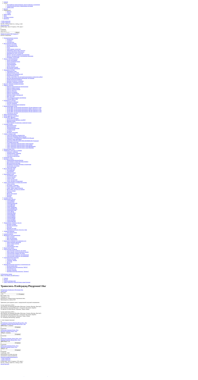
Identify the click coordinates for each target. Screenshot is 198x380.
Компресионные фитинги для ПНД (16, 120)
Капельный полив (11, 125)
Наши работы (7, 14)
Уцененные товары (6, 274)
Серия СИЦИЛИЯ (12, 207)
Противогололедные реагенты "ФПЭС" (17, 267)
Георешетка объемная (12, 102)
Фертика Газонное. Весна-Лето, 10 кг (10, 340)
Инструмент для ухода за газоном (16, 189)
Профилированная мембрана (14, 79)
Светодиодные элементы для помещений (18, 256)
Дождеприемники (11, 64)
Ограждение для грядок (13, 165)
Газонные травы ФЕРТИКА (14, 139)
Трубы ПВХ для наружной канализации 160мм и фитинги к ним (24, 108)
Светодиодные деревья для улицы (16, 253)
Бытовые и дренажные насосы (15, 82)
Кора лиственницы (12, 238)
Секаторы (9, 192)
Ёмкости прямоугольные (13, 88)
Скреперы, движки (12, 260)
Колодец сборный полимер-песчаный (14, 83)
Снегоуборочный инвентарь (11, 257)
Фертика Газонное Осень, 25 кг (9, 347)
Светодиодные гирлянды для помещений (18, 254)
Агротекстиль (10, 42)
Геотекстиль (10, 39)
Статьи (9, 13)
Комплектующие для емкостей (15, 95)
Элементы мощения (9, 231)
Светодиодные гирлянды (10, 249)
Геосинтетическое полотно (11, 38)
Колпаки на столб (11, 228)
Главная (6, 2)
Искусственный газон (9, 168)
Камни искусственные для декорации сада (15, 241)
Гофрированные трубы (13, 72)
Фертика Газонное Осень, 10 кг (9, 331)
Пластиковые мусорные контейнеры (16, 97)
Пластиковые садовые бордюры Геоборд (17, 161)
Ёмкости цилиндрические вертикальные (17, 86)
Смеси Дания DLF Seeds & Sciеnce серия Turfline (19, 145)
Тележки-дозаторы (12, 270)
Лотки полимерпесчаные (13, 61)
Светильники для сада (9, 199)
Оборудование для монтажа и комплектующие (19, 122)
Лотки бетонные (11, 63)
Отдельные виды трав (12, 142)
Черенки (9, 196)
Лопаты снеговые (11, 259)
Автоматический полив (13, 128)
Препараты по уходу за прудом (15, 53)
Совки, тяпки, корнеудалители (15, 188)
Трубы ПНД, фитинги (9, 117)
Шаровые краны (11, 121)
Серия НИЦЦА (11, 200)
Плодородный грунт (9, 149)
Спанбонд (9, 40)
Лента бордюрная (11, 167)
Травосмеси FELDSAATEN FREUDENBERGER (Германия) (23, 140)
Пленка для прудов (12, 45)
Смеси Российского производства (16, 135)
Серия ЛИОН (10, 211)
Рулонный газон (8, 157)
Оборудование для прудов (14, 49)
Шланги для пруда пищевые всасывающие (18, 54)
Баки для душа (10, 96)
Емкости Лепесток (12, 90)
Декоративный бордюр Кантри (15, 160)
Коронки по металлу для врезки (15, 81)
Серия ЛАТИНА (11, 220)
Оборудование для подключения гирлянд (18, 252)
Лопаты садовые (11, 191)
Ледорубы (9, 261)
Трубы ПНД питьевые (13, 118)
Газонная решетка (8, 234)
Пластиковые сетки (9, 174)
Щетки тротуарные (12, 193)
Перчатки (9, 195)
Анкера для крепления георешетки (16, 104)
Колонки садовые (11, 224)
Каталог (6, 8)
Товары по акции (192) (7, 34)
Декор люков (10, 245)
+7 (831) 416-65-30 (5, 21)
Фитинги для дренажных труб (15, 74)
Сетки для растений (12, 179)
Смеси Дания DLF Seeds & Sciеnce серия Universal (20, 143)
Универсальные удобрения (14, 153)
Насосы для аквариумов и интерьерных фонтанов (20, 56)
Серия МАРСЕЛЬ (11, 210)
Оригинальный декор (12, 246)
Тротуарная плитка (12, 232)
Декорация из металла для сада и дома (17, 229)
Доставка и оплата (8, 17)
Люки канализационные (10, 114)
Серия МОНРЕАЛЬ (12, 209)
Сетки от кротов (11, 177)
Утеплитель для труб (12, 113)
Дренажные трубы (12, 71)
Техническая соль (11, 268)
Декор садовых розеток (13, 243)
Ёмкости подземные (12, 92)
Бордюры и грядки (9, 159)
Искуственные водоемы (10, 43)
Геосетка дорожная (12, 103)
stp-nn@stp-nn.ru (5, 25)
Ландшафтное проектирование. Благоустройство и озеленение (23, 4)
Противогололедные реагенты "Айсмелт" (18, 271)
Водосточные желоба (12, 67)
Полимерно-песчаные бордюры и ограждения (19, 164)
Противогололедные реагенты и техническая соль (17, 264)
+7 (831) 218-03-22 (5, 22)
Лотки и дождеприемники (11, 58)
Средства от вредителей (13, 156)
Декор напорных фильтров (14, 242)
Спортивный (10, 171)
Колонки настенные (12, 225)
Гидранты (9, 131)
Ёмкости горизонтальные (13, 89)
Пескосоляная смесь (12, 266)
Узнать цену (4, 291)
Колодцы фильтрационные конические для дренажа (20, 78)
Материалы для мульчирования (12, 235)
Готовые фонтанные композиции (15, 52)
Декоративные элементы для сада (12, 222)
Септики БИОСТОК (12, 99)
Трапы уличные (11, 65)
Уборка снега (10, 7)
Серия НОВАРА (11, 214)
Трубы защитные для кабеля (11, 115)
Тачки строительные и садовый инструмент (15, 182)
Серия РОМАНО (11, 221)
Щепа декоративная (12, 239)
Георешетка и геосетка (10, 100)
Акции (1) (15, 34)
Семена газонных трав (10, 134)
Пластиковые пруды (12, 46)
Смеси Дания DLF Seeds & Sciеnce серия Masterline (20, 147)
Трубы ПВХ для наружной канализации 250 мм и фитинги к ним (24, 111)
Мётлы (8, 263)
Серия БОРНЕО (11, 216)
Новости (9, 11)
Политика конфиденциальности (9, 357)
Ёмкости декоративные (13, 93)
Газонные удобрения (12, 152)
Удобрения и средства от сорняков (13, 150)
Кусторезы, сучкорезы (12, 185)
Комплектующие (11, 172)
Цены (5, 15)
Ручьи (8, 47)
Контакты (6, 18)
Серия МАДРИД (11, 213)
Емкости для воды (8, 85)
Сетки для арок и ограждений (15, 181)
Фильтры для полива (12, 132)
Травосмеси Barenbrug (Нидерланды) (16, 136)
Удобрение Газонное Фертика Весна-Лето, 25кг (13, 324)
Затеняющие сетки (12, 175)
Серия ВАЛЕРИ (11, 218)
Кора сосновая (10, 236)
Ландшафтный (11, 170)
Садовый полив (11, 129)
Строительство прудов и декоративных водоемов (20, 6)
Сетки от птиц (10, 178)
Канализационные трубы (10, 106)
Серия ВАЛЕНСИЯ (12, 203)
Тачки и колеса (11, 184)
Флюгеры (9, 227)
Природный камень (9, 247)
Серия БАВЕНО (11, 217)
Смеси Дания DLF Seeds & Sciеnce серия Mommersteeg (21, 146)
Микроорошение (11, 127)
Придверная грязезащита (13, 68)
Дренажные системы (9, 70)
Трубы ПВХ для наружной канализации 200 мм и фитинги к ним (24, 110)
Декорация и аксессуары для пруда (16, 50)
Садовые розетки (8, 197)
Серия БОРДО (10, 202)
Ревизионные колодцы (13, 75)
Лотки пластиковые (12, 60)
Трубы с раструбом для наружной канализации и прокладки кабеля (24, 77)
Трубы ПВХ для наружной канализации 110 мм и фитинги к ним (24, 107)
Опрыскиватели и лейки (13, 186)
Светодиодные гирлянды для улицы (16, 250)
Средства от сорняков (12, 154)
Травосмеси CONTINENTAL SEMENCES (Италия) (20, 138)
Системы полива (8, 124)
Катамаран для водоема (13, 57)
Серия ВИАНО (11, 206)
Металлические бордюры (13, 163)
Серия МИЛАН (11, 204)
